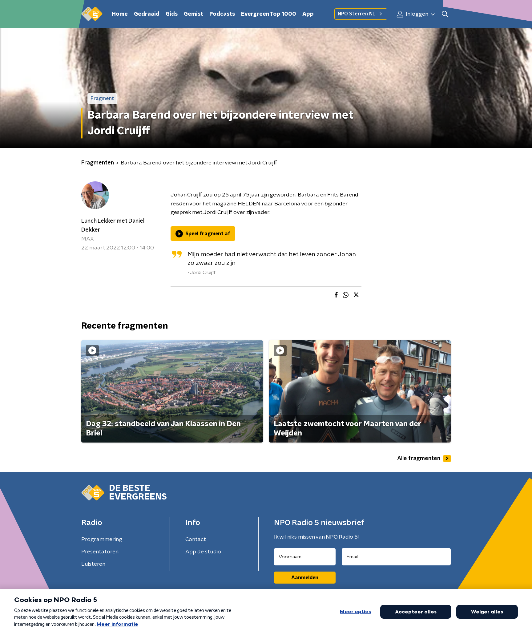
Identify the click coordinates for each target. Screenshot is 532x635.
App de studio (203, 552)
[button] (445, 14)
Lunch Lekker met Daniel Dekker (112, 225)
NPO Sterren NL (356, 13)
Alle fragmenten (418, 458)
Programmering (101, 539)
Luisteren (93, 564)
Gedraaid (146, 14)
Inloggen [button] (416, 14)
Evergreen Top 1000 (268, 14)
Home (120, 14)
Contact (195, 539)
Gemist (193, 14)
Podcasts (222, 14)
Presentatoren (100, 552)
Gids (172, 14)
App (308, 14)
